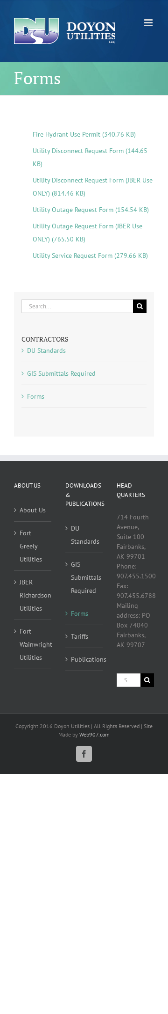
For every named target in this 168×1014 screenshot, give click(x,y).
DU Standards (46, 350)
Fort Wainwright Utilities (33, 644)
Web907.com (94, 734)
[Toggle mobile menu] (149, 23)
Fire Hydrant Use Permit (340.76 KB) (84, 134)
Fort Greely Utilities (31, 546)
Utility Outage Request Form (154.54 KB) (91, 209)
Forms (35, 396)
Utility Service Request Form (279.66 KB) (90, 255)
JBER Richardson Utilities (33, 595)
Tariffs (79, 636)
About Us (33, 510)
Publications (84, 659)
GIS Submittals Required (61, 373)
